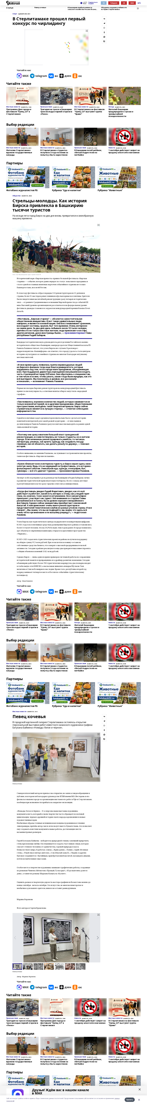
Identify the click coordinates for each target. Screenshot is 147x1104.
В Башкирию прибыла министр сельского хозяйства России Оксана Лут (82, 8)
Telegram (113, 3)
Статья (9, 8)
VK (104, 3)
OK (124, 3)
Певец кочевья (40, 8)
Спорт (14, 14)
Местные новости (19, 711)
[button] (97, 937)
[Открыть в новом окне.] (23, 75)
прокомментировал (75, 333)
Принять (129, 1100)
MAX (132, 3)
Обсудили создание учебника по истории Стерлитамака (114, 8)
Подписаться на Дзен (92, 3)
